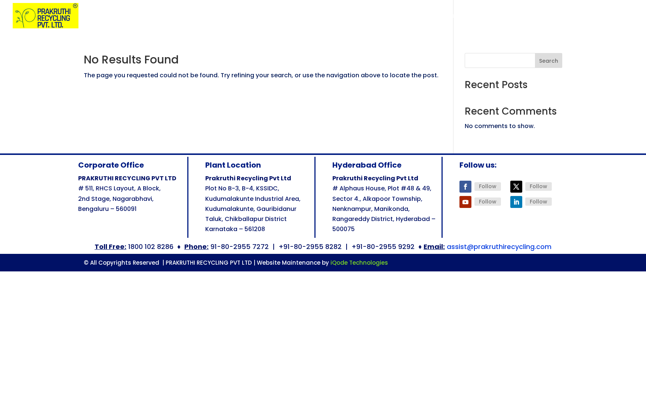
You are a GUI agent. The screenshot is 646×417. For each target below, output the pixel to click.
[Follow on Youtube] (465, 202)
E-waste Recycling (458, 16)
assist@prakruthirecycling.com (499, 246)
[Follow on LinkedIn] (516, 202)
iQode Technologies (359, 263)
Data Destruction (391, 16)
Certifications (337, 16)
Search (548, 61)
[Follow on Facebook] (465, 187)
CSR (580, 16)
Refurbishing (517, 16)
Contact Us (618, 16)
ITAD (551, 16)
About (292, 16)
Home (266, 16)
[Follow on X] (516, 187)
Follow (487, 186)
